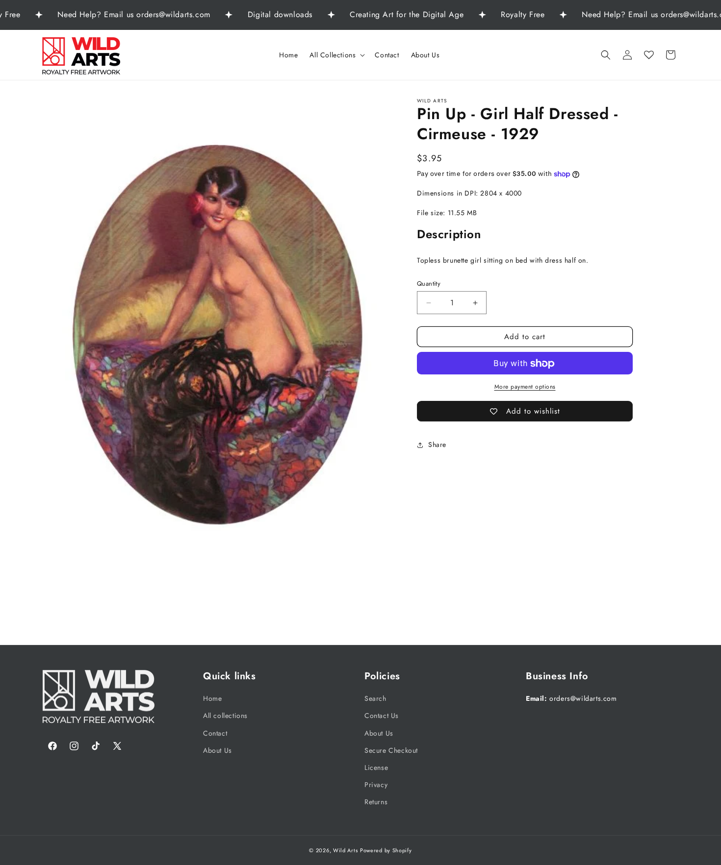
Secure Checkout (391, 750)
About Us (217, 750)
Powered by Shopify (386, 850)
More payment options (525, 387)
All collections (225, 715)
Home (212, 698)
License (376, 767)
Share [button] (437, 444)
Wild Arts (345, 850)
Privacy (375, 785)
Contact (215, 733)
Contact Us (381, 715)
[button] (336, 55)
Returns (375, 802)
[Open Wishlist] (649, 55)
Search (375, 698)
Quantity (428, 283)
